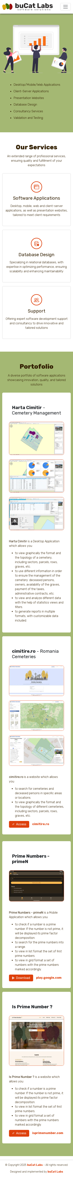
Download (23, 978)
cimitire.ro (40, 824)
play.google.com (49, 977)
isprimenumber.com (47, 1133)
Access (21, 824)
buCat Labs (35, 1165)
